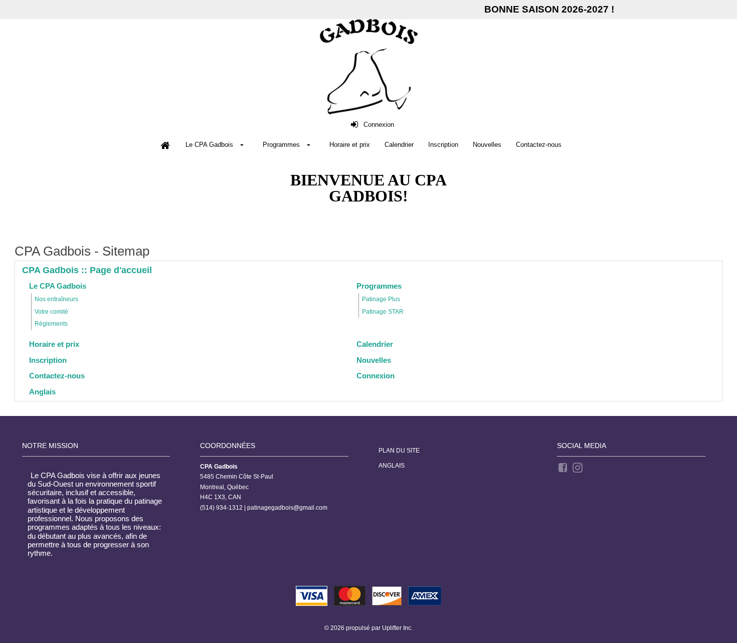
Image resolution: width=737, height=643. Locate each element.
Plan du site (399, 451)
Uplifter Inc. (397, 628)
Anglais (392, 466)
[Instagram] (578, 467)
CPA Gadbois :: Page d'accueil (87, 270)
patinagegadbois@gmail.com (287, 508)
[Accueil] (164, 145)
